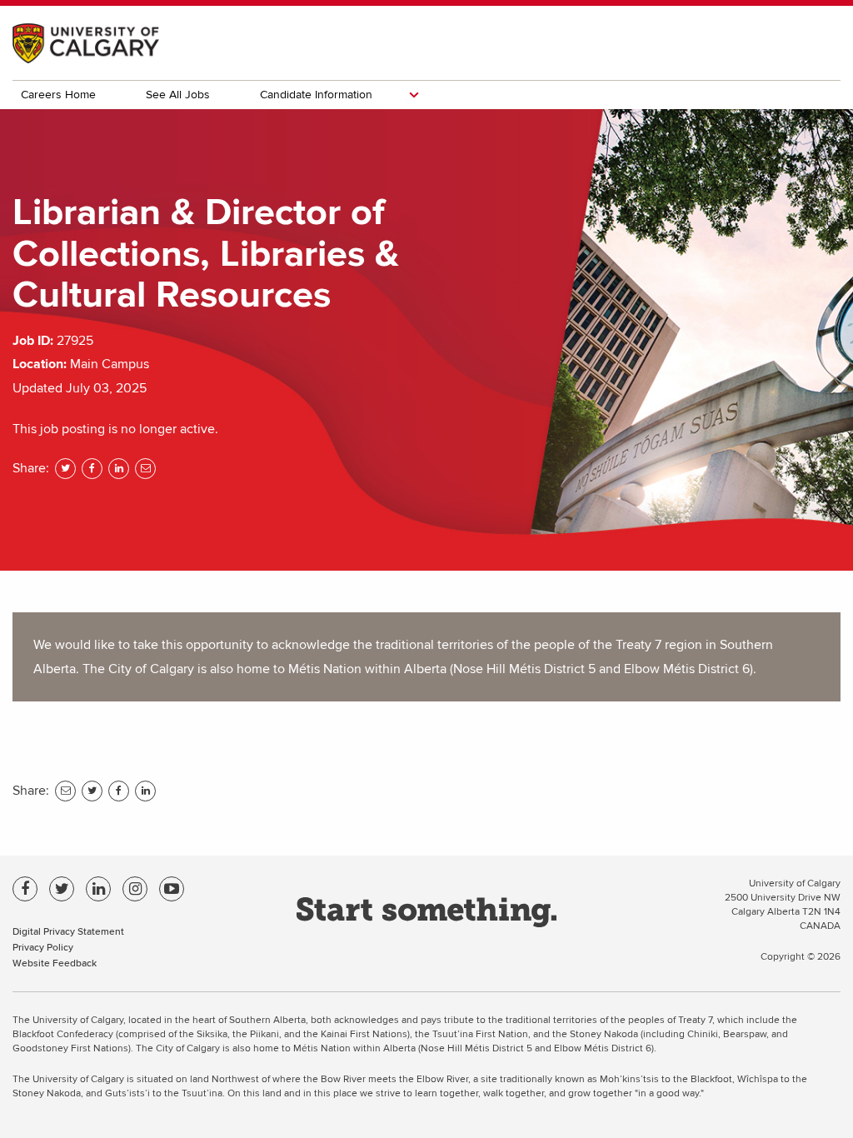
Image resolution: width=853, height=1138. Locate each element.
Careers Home (58, 94)
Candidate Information (316, 94)
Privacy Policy (42, 947)
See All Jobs (178, 94)
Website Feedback (54, 963)
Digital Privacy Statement (68, 931)
